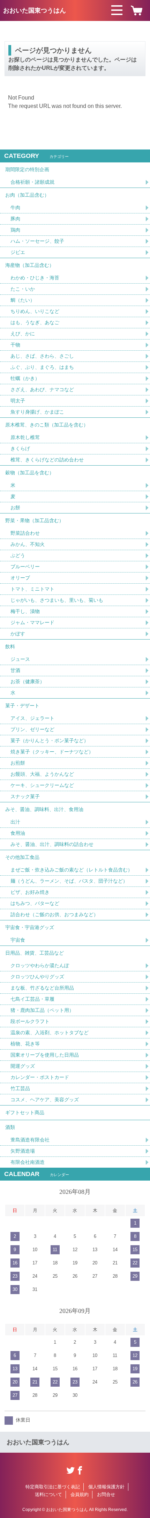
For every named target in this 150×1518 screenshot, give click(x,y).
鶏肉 (15, 230)
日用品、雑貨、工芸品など (34, 953)
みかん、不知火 (27, 544)
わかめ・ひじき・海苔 (34, 277)
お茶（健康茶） (27, 681)
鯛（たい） (22, 300)
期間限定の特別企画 (27, 169)
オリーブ (20, 578)
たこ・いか (22, 289)
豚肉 (15, 218)
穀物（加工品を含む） (29, 472)
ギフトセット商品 (24, 1112)
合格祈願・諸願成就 (32, 182)
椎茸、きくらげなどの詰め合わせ (47, 459)
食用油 (17, 833)
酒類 (10, 1127)
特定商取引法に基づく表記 (52, 1486)
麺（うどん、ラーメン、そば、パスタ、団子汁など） (69, 881)
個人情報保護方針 (106, 1486)
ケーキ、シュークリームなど (42, 785)
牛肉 (15, 207)
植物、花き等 (25, 1043)
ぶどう (17, 555)
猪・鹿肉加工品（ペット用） (42, 1010)
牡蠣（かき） (25, 378)
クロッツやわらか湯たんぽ (39, 965)
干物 (15, 345)
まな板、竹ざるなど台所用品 (42, 988)
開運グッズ (22, 1066)
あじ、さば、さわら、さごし (42, 356)
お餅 (15, 507)
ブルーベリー (25, 566)
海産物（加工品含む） (29, 265)
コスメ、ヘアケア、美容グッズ (44, 1099)
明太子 (17, 400)
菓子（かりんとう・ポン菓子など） (49, 740)
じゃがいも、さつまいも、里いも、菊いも (56, 600)
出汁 (15, 822)
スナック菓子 (25, 796)
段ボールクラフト (30, 1021)
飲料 (10, 646)
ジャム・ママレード (32, 622)
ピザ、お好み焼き (30, 892)
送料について (48, 1494)
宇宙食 (17, 940)
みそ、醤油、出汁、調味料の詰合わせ (51, 844)
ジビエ (17, 252)
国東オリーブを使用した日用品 (44, 1055)
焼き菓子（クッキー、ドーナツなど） (51, 751)
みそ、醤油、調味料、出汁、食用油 (44, 809)
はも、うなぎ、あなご (34, 322)
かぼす (17, 633)
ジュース (20, 659)
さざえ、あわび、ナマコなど (42, 389)
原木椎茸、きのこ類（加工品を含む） (46, 425)
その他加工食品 (22, 857)
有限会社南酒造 (27, 1162)
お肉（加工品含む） (27, 195)
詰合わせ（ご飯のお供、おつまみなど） (54, 914)
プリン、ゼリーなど (32, 729)
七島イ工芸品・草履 (32, 999)
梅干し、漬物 (25, 611)
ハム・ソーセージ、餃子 (37, 241)
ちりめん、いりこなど (34, 311)
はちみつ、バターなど (34, 903)
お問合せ (106, 1494)
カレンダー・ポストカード (39, 1077)
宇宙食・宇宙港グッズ (29, 927)
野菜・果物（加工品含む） (34, 520)
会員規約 (79, 1494)
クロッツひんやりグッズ (37, 976)
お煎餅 (17, 763)
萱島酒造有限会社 (30, 1140)
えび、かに (22, 333)
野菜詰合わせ (25, 533)
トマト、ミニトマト (32, 589)
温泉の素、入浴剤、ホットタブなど (49, 1032)
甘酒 (15, 670)
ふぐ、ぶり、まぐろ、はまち (42, 367)
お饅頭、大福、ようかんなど (42, 774)
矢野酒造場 (22, 1151)
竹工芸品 (20, 1088)
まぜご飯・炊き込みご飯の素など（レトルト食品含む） (71, 870)
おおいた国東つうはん (34, 10)
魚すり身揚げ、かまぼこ (37, 412)
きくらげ (20, 448)
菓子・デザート (22, 705)
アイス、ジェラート (32, 718)
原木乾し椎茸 (25, 437)
